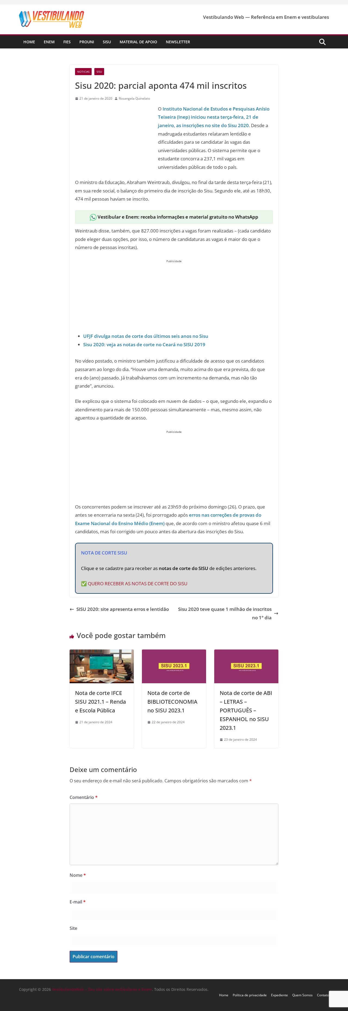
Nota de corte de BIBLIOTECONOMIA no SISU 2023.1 (172, 701)
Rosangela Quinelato (134, 98)
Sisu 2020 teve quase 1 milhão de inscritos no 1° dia (225, 613)
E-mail (78, 902)
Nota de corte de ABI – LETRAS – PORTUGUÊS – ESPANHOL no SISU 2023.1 (246, 710)
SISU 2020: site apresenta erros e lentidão (122, 609)
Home (29, 41)
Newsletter (178, 41)
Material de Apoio (138, 41)
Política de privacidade (250, 995)
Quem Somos (302, 995)
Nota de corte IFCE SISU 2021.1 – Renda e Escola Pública (100, 701)
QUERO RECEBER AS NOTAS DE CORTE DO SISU (137, 583)
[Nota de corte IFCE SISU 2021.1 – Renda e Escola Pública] (102, 653)
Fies (67, 41)
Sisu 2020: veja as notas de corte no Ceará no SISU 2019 (144, 344)
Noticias (83, 71)
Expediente (279, 995)
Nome (78, 875)
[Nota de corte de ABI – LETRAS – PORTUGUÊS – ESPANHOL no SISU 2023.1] (246, 653)
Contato (323, 995)
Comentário (84, 797)
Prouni (86, 41)
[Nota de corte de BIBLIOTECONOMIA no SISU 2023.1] (174, 653)
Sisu (107, 41)
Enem (49, 41)
